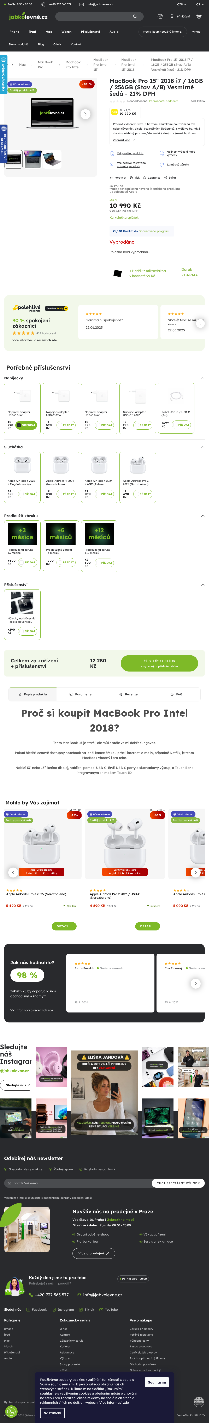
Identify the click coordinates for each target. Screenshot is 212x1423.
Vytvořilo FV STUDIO (191, 1413)
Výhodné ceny (139, 1339)
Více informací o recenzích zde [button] (34, 340)
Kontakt (65, 1333)
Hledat (134, 16)
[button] (85, 113)
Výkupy (65, 1356)
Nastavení (52, 1413)
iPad (7, 1333)
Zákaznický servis (71, 1339)
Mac (7, 1339)
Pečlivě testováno (141, 1333)
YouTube (111, 1308)
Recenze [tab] (131, 693)
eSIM (63, 1368)
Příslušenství (12, 1350)
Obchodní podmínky (143, 1362)
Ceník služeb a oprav (143, 1350)
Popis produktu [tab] (35, 693)
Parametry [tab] (83, 693)
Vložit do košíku (159, 661)
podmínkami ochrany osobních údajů (67, 1196)
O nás (63, 1327)
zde (126, 1402)
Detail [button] (63, 925)
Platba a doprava (141, 1344)
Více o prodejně (91, 1252)
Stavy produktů (70, 1362)
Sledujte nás (16, 1083)
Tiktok (89, 1308)
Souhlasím (157, 1382)
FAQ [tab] (179, 693)
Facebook (39, 1308)
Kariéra (65, 1344)
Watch (8, 1344)
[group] (41, 870)
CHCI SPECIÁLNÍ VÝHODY (178, 1181)
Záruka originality (141, 1327)
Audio (8, 1356)
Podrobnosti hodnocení (164, 101)
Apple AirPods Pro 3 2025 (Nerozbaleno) (36, 892)
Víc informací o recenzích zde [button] (31, 1008)
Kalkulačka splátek (124, 217)
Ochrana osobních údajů (145, 1368)
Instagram (66, 1308)
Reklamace (67, 1350)
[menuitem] (14, 31)
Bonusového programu (155, 231)
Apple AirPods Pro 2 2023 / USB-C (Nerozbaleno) (115, 894)
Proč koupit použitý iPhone (147, 1356)
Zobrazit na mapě (120, 1218)
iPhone (8, 1327)
